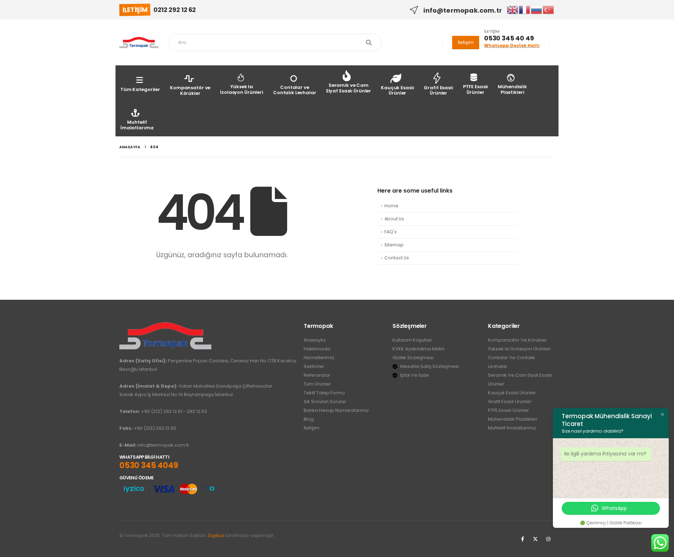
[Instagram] (548, 539)
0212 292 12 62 (174, 9)
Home (391, 206)
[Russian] (537, 9)
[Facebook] (522, 539)
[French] (525, 9)
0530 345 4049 (148, 465)
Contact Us (396, 258)
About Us (394, 219)
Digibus (216, 535)
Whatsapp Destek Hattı (512, 45)
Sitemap (394, 245)
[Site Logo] (138, 42)
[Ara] (369, 42)
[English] (513, 9)
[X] (535, 539)
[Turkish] (549, 9)
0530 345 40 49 (509, 38)
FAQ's (390, 232)
